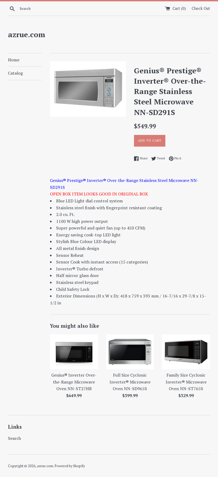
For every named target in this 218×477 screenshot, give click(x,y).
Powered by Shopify (69, 466)
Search (14, 438)
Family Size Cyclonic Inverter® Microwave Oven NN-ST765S (186, 381)
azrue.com (26, 34)
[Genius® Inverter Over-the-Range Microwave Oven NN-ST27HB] (74, 351)
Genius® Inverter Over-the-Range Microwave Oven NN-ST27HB (74, 381)
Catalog (15, 73)
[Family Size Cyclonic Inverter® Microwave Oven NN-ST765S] (186, 351)
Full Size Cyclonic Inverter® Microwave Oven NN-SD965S (130, 381)
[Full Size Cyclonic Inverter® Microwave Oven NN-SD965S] (130, 351)
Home (13, 60)
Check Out (201, 8)
